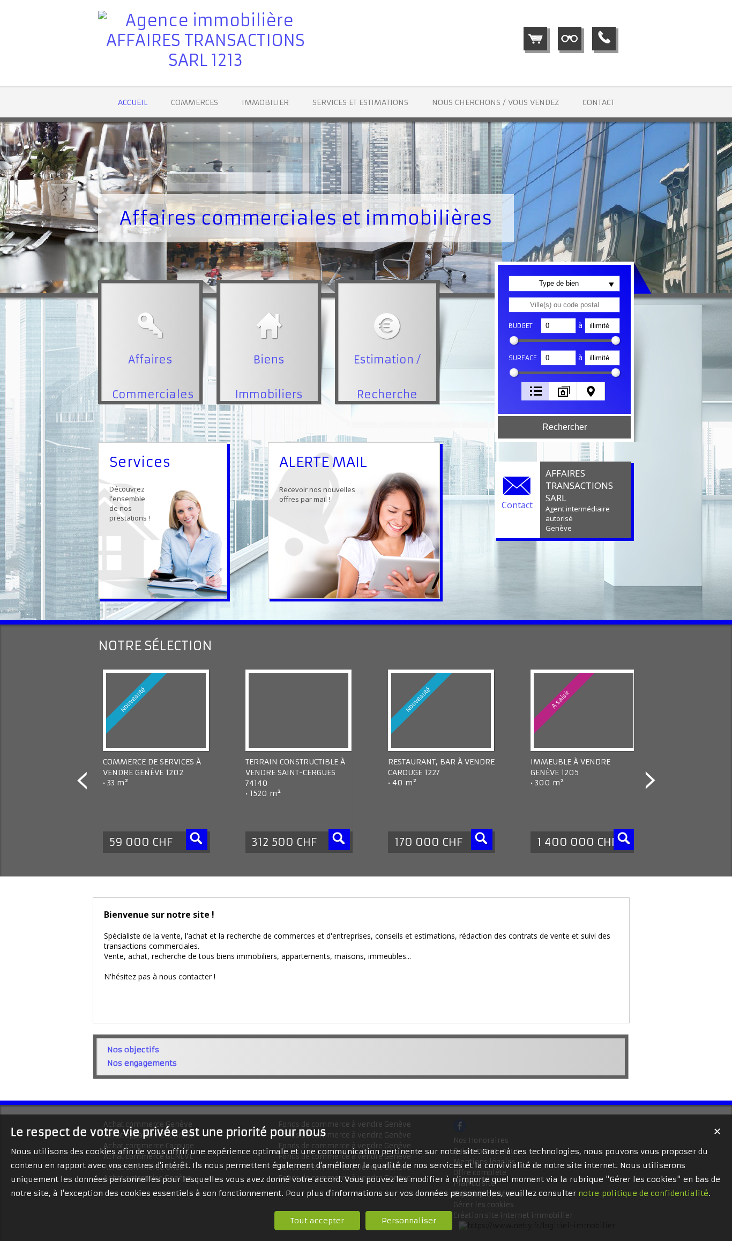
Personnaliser (409, 1220)
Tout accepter (317, 1220)
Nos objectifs (133, 1049)
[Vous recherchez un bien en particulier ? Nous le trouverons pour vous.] (569, 38)
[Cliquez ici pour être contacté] (604, 38)
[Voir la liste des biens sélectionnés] (535, 38)
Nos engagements (142, 1063)
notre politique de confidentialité (643, 1193)
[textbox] (564, 305)
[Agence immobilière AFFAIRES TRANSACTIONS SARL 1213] (205, 60)
